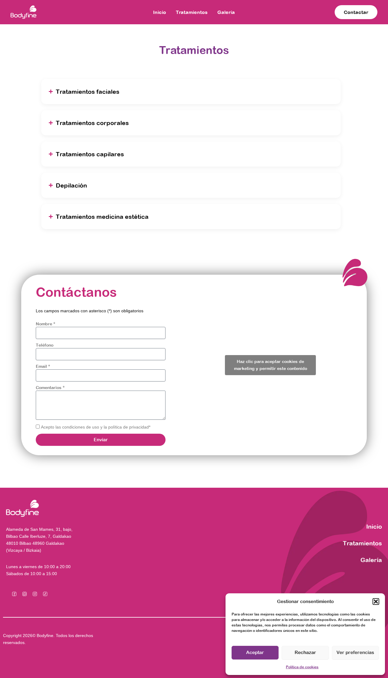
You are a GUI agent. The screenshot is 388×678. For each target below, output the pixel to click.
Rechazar (305, 652)
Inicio (159, 12)
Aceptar (255, 652)
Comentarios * (50, 387)
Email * (43, 366)
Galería (226, 12)
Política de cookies (302, 667)
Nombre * (45, 323)
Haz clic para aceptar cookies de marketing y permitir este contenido (270, 365)
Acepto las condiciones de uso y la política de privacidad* (95, 427)
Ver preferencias (355, 652)
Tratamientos (192, 12)
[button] (376, 601)
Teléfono (44, 345)
